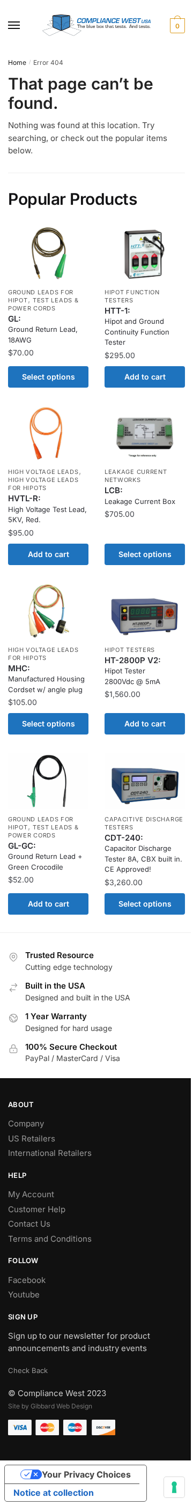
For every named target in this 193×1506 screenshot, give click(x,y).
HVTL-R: (47, 508)
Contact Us (29, 1224)
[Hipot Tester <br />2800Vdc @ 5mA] (145, 611)
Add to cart (145, 376)
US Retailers (31, 1138)
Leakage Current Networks (136, 476)
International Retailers (50, 1153)
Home (17, 62)
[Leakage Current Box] (145, 433)
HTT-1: (137, 326)
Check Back (28, 1370)
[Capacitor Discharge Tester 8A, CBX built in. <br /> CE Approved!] (145, 781)
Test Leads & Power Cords (43, 304)
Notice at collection (53, 1492)
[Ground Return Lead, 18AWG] (48, 254)
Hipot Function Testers (132, 296)
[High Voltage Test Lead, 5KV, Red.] (48, 433)
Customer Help (36, 1209)
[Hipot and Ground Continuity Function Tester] (145, 254)
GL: (43, 329)
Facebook (27, 1280)
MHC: (46, 678)
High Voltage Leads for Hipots (43, 484)
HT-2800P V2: (133, 670)
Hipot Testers (130, 650)
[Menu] (24, 26)
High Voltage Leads (43, 472)
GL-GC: (45, 856)
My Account (31, 1194)
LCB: (140, 495)
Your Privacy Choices (86, 1474)
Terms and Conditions (50, 1239)
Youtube (24, 1294)
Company (26, 1123)
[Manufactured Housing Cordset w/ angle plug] (48, 611)
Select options (48, 376)
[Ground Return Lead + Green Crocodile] (48, 781)
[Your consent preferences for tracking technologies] (174, 1487)
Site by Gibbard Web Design (50, 1406)
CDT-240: (143, 853)
